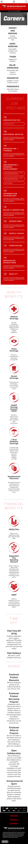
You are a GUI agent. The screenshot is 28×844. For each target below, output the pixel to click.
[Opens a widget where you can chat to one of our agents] (5, 841)
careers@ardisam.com (20, 138)
